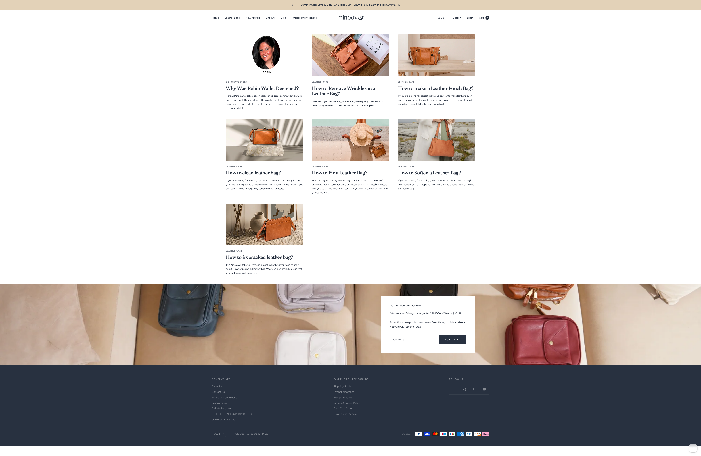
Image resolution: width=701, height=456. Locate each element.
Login (470, 17)
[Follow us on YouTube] (484, 389)
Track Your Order (343, 408)
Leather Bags (232, 17)
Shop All (270, 17)
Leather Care (320, 82)
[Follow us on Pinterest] (474, 389)
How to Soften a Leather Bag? (429, 173)
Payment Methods (344, 391)
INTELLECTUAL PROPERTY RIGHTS (232, 414)
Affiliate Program (221, 408)
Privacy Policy (219, 403)
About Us (217, 386)
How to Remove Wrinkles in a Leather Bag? (343, 90)
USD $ (440, 17)
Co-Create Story (236, 82)
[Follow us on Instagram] (464, 389)
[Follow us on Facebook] (454, 389)
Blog (283, 17)
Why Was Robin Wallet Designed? (262, 88)
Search (457, 17)
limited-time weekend (304, 17)
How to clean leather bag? (253, 173)
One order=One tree (223, 419)
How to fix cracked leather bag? (259, 257)
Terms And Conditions (224, 397)
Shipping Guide (342, 386)
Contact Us (218, 391)
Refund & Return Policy (347, 403)
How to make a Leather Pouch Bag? (436, 88)
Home (215, 17)
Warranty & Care (343, 397)
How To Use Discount (346, 414)
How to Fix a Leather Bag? (339, 173)
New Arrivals (253, 17)
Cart (483, 17)
